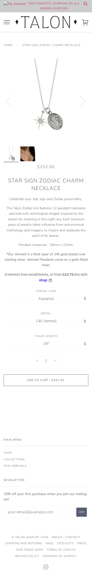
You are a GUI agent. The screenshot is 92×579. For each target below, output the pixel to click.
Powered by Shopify (60, 556)
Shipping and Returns (23, 543)
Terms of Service (61, 550)
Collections (14, 459)
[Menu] (7, 22)
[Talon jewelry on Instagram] (46, 568)
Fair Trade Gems (29, 550)
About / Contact (66, 537)
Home (8, 45)
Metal (46, 313)
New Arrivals (15, 466)
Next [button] (79, 101)
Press (82, 543)
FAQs (49, 543)
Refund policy (27, 556)
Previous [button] (12, 101)
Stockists (65, 543)
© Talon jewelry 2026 (30, 537)
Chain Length (46, 336)
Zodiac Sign (46, 291)
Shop (8, 453)
